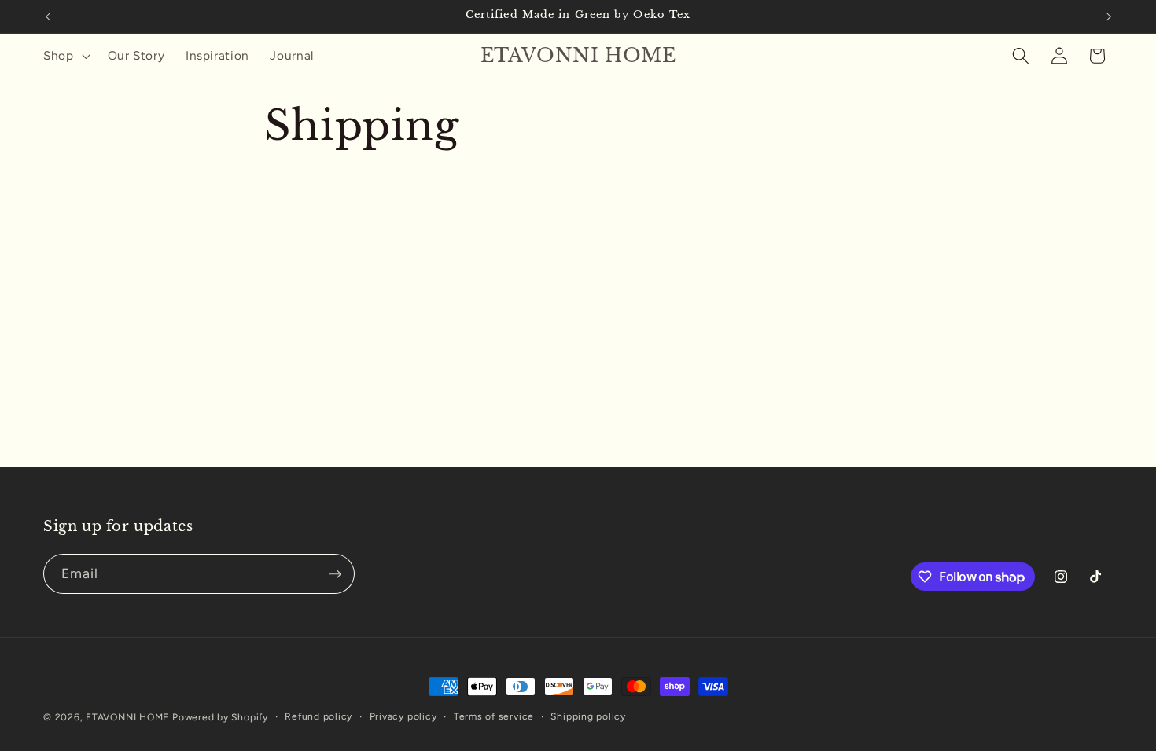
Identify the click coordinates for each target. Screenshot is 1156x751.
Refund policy (318, 716)
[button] (65, 56)
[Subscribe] (335, 574)
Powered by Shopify (220, 717)
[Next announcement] (1109, 16)
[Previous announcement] (48, 16)
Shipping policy (588, 716)
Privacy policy (403, 716)
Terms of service (494, 716)
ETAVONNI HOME (127, 717)
